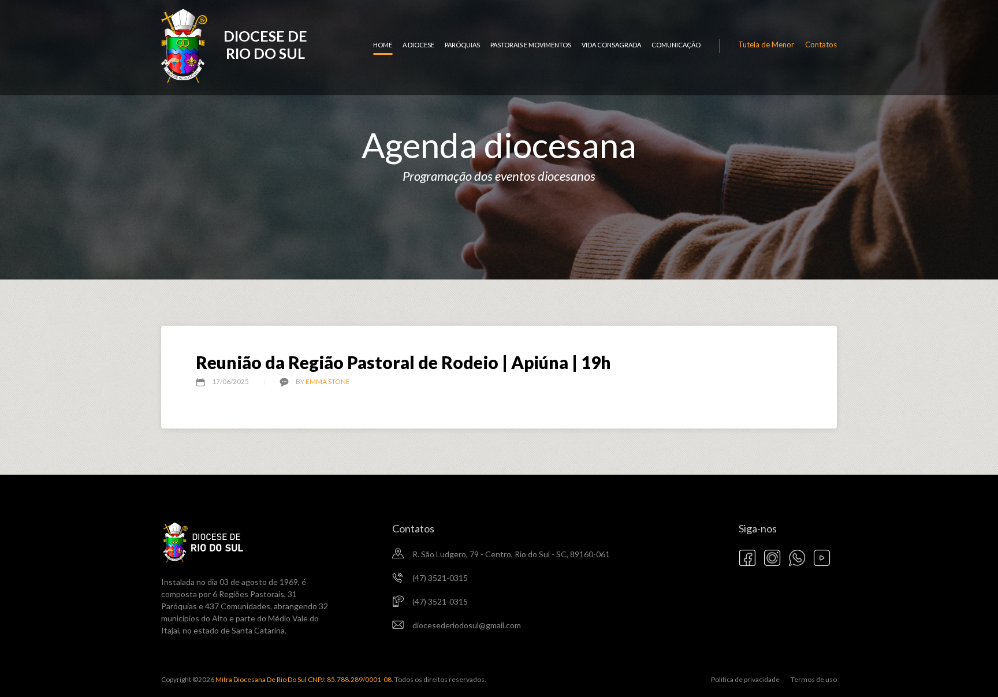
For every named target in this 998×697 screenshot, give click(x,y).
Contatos (821, 44)
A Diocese (418, 45)
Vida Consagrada (611, 45)
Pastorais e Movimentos (530, 45)
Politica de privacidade (745, 679)
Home (382, 45)
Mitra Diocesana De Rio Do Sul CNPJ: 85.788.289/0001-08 (303, 679)
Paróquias (462, 45)
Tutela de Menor (766, 44)
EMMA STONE (328, 381)
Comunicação (676, 45)
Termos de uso (814, 679)
